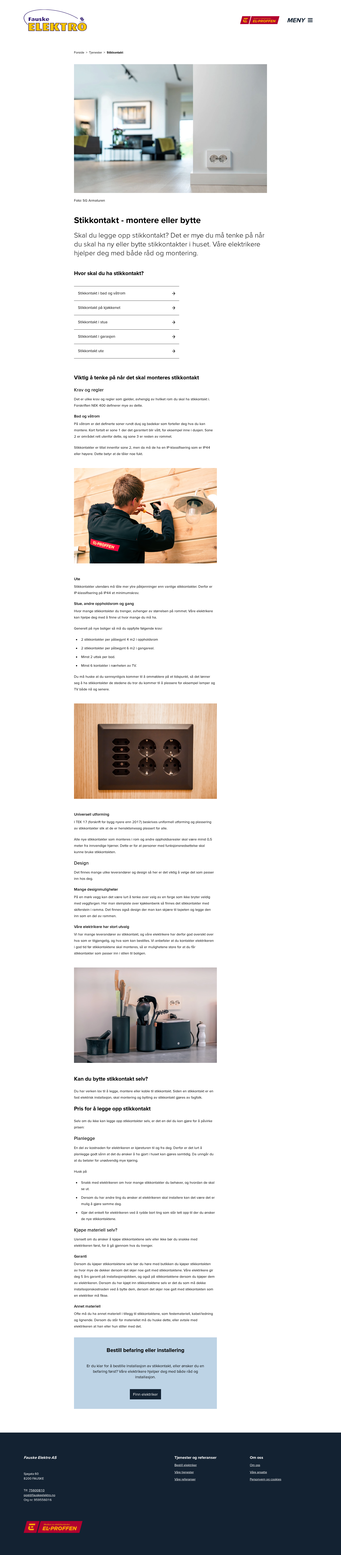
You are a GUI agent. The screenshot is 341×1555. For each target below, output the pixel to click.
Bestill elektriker (185, 1465)
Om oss (255, 1465)
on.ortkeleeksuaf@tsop (39, 1495)
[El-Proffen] (259, 20)
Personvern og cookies (265, 1479)
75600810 (37, 1490)
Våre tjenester (184, 1472)
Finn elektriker (145, 1394)
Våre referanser (185, 1479)
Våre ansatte (258, 1472)
